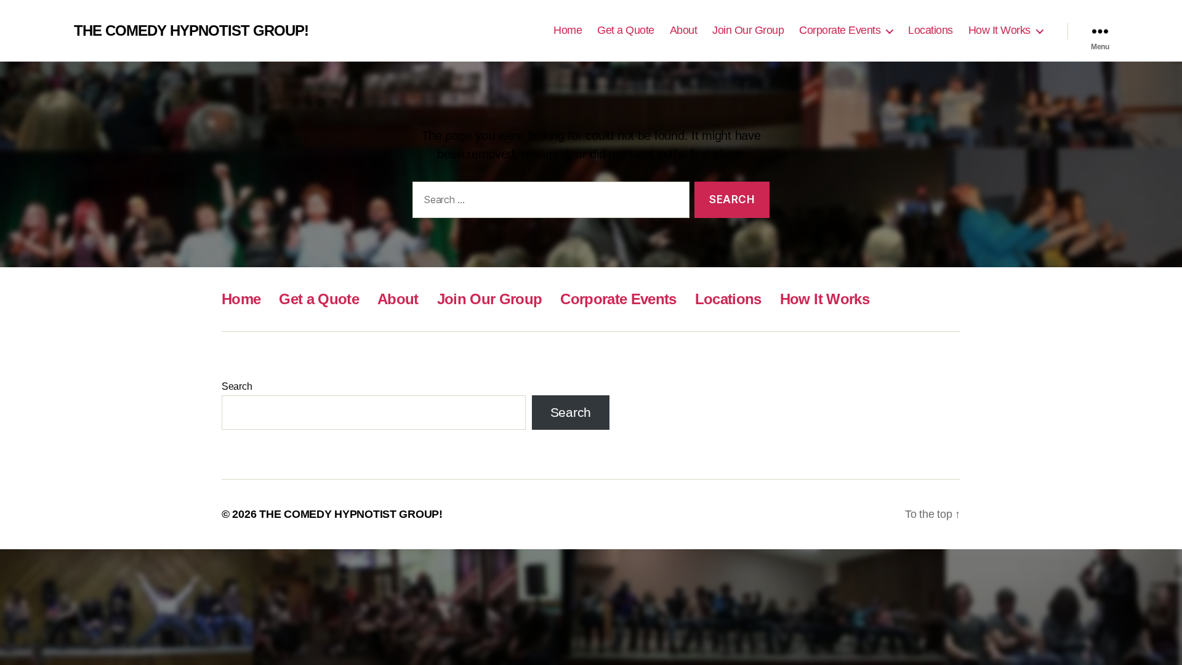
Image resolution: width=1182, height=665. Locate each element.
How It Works (999, 30)
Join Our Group (748, 30)
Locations (930, 30)
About (684, 30)
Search (237, 386)
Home (567, 30)
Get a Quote (625, 30)
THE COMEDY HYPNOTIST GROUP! (191, 30)
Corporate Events (839, 30)
